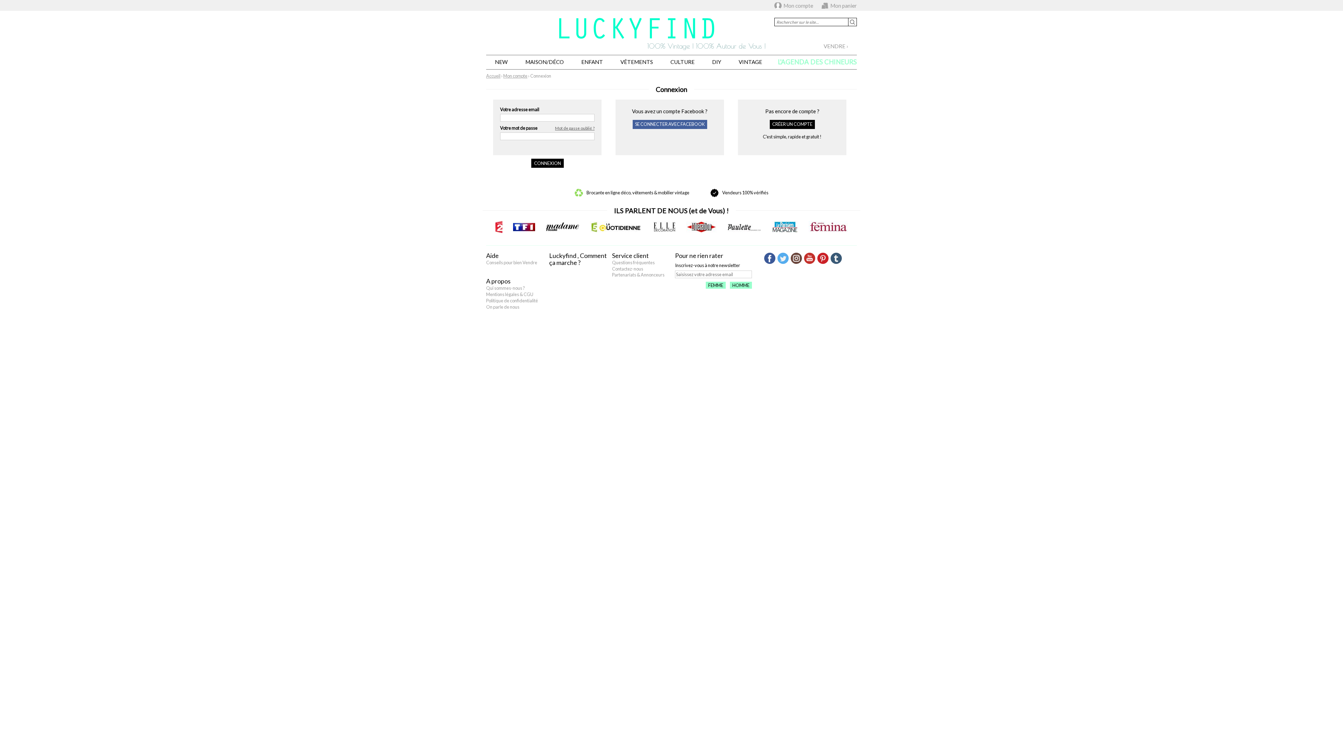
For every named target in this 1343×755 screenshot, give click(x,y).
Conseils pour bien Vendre (511, 262)
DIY (716, 62)
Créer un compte (792, 124)
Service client (630, 255)
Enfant (592, 62)
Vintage (750, 62)
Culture (682, 62)
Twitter (783, 258)
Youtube (809, 258)
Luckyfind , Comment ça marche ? (578, 259)
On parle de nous (502, 307)
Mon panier (843, 5)
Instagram (796, 258)
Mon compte (798, 5)
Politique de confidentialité (512, 300)
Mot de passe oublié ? (575, 128)
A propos (498, 281)
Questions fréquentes (633, 262)
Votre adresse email (519, 109)
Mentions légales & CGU (509, 294)
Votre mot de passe (547, 128)
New (501, 62)
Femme (715, 285)
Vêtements (636, 62)
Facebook (769, 258)
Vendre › (836, 46)
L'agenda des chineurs (817, 62)
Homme (740, 285)
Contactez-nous (627, 269)
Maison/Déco (544, 62)
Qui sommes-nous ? (505, 288)
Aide (492, 255)
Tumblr (836, 258)
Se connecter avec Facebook (670, 124)
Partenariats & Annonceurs (638, 275)
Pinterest (823, 258)
